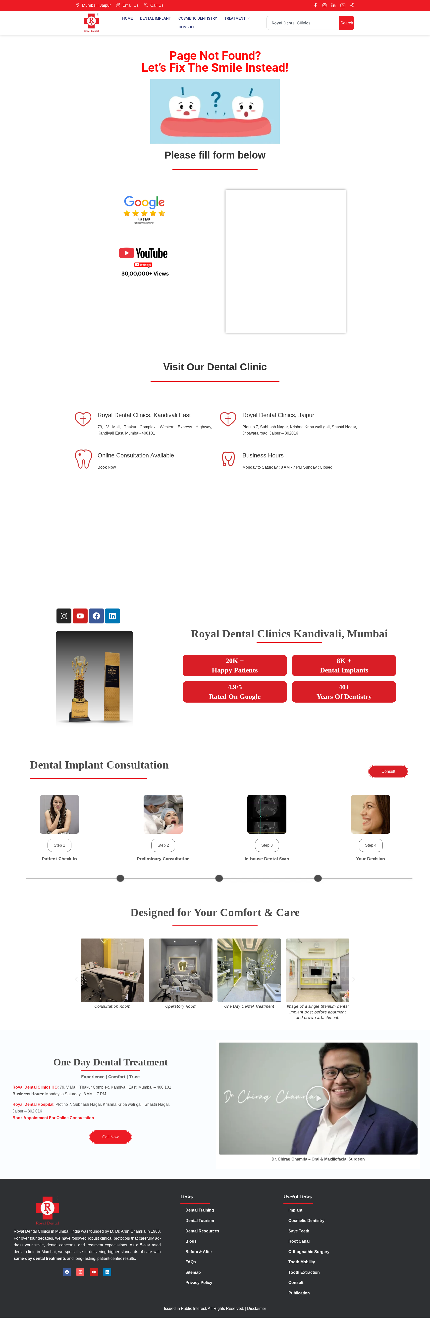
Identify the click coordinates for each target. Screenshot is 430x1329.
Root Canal (299, 1241)
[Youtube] (342, 5)
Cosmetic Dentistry (197, 18)
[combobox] (303, 23)
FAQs (190, 1262)
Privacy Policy (199, 1282)
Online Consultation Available (136, 455)
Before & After (198, 1252)
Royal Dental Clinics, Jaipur (278, 415)
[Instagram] (324, 5)
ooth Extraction (305, 1272)
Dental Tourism (200, 1220)
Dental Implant (155, 18)
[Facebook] (316, 5)
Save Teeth (298, 1231)
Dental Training (200, 1210)
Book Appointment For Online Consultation (53, 1118)
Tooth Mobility (301, 1262)
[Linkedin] (112, 616)
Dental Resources (202, 1231)
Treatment (235, 18)
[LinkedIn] (333, 5)
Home (127, 18)
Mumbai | (90, 5)
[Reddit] (352, 5)
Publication (299, 1293)
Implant (295, 1210)
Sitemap (193, 1272)
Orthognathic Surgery (308, 1252)
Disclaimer (256, 1308)
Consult (187, 27)
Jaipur (105, 5)
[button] (59, 845)
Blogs (191, 1241)
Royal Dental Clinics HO (34, 1087)
